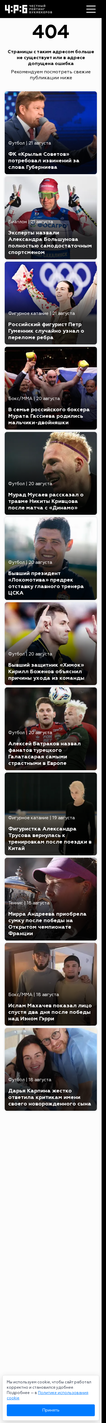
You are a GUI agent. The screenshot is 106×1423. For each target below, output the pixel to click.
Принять (50, 1410)
